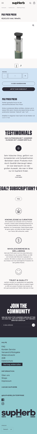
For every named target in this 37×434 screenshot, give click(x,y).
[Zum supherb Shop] (19, 417)
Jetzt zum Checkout (18, 89)
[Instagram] (3, 403)
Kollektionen (12, 7)
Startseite (4, 7)
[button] (25, 75)
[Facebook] (3, 400)
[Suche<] (30, 3)
